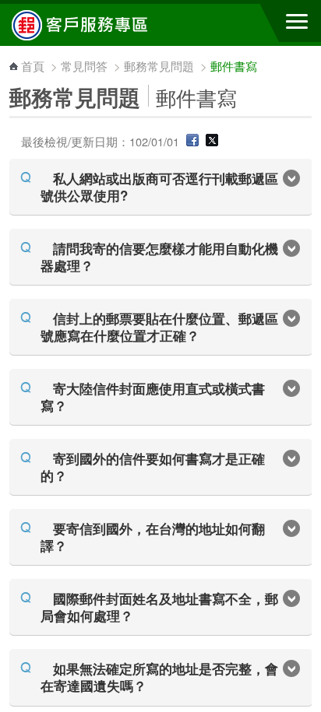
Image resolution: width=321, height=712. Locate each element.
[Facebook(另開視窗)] (192, 141)
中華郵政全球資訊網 (97, 24)
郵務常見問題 (159, 66)
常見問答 (84, 66)
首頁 (32, 66)
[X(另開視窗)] (212, 141)
